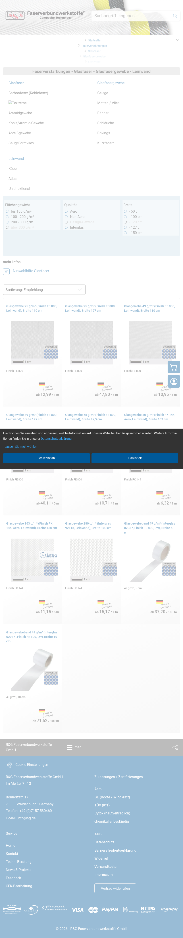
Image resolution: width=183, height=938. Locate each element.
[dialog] (91, 469)
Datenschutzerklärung (56, 438)
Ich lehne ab (46, 458)
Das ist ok (135, 458)
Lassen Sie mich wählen (20, 446)
